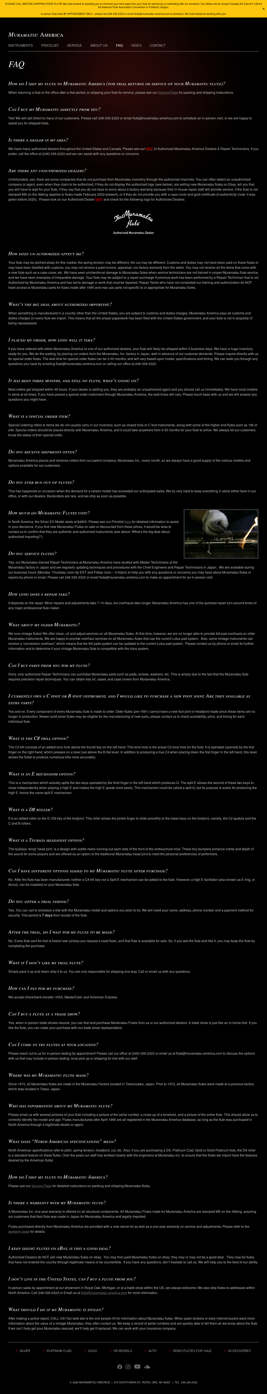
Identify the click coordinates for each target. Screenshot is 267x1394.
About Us (99, 45)
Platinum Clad (59, 1351)
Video (136, 45)
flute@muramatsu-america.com (104, 1292)
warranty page (18, 1231)
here (127, 521)
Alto (152, 1351)
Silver (24, 1351)
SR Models (122, 1351)
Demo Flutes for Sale (192, 1351)
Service (74, 45)
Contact (158, 45)
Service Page (168, 92)
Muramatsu (35, 34)
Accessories (239, 1351)
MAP (99, 199)
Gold (92, 1351)
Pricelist (50, 45)
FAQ (119, 45)
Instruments (20, 45)
